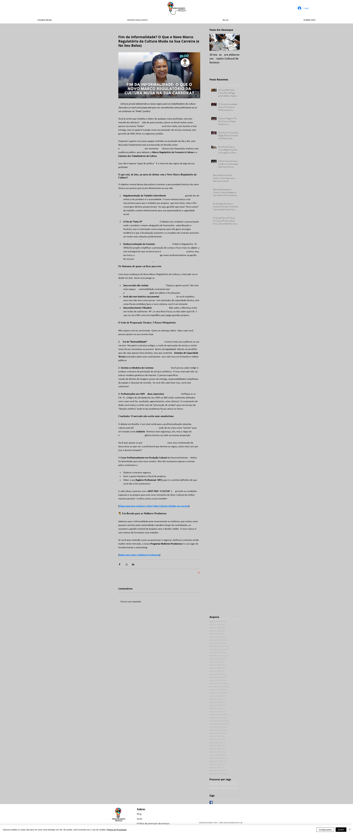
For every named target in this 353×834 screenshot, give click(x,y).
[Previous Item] (214, 42)
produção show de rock (228, 784)
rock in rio (224, 788)
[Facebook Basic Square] (211, 802)
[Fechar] (349, 829)
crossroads (213, 784)
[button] (153, 823)
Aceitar (341, 829)
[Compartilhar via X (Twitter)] (126, 564)
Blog (139, 814)
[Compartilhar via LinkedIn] (133, 564)
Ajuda (139, 819)
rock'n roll (234, 788)
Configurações (325, 829)
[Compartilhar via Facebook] (119, 564)
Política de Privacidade (117, 829)
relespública (214, 788)
